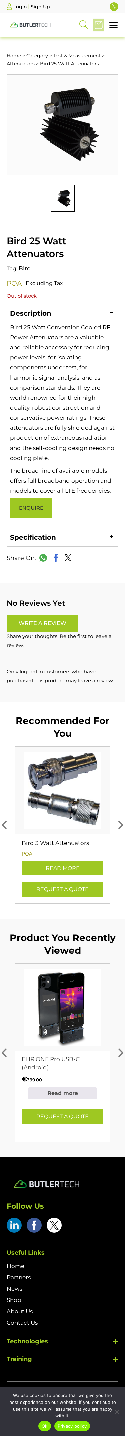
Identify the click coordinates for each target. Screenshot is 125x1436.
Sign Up (40, 7)
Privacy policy (72, 1426)
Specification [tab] (33, 537)
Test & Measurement (77, 56)
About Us (20, 1311)
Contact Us (22, 1322)
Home (14, 56)
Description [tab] (30, 313)
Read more (63, 868)
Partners (19, 1277)
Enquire (31, 508)
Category (37, 56)
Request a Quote (62, 889)
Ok (45, 1426)
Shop (14, 1300)
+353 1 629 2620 (114, 6)
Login (20, 7)
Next (120, 825)
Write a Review (42, 623)
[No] (116, 1411)
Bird (25, 268)
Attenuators (21, 64)
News (14, 1288)
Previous (4, 825)
